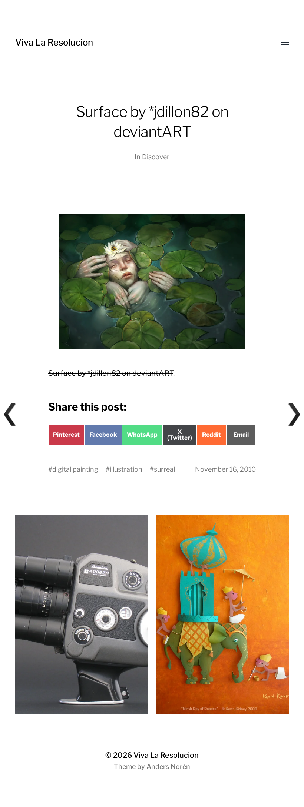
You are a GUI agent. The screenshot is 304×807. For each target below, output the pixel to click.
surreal (164, 469)
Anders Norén (168, 766)
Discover (155, 157)
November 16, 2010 (225, 469)
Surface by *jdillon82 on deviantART (110, 373)
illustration (126, 469)
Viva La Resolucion (54, 42)
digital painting (75, 469)
